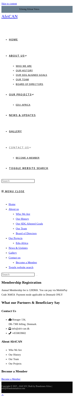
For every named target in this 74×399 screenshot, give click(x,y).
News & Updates (18, 247)
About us (14, 209)
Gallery (13, 252)
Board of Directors (26, 233)
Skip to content (9, 3)
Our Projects (15, 238)
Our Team (21, 228)
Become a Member (26, 262)
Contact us (14, 257)
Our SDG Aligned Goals (29, 223)
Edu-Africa (22, 243)
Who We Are (23, 214)
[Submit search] (36, 275)
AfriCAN (9, 16)
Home (12, 204)
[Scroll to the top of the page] (2, 395)
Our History (22, 218)
